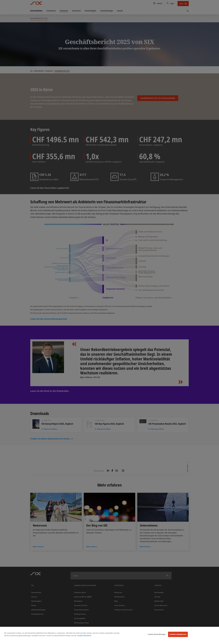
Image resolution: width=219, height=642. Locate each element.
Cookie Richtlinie (84, 635)
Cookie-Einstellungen (157, 634)
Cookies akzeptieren (177, 634)
